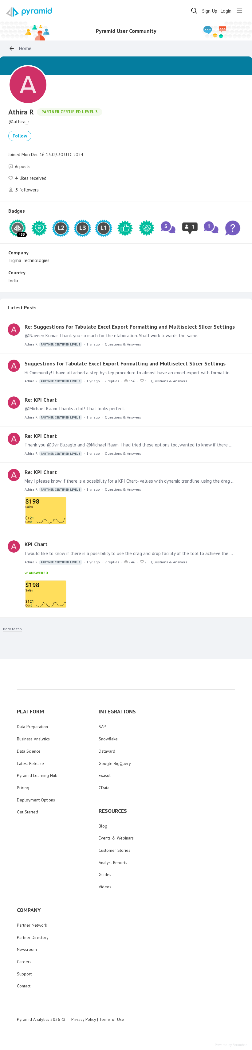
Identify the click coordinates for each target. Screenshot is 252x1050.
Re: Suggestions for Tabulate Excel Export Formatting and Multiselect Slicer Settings (130, 326)
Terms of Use (111, 1019)
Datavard (107, 751)
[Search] (194, 10)
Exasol (105, 775)
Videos (105, 887)
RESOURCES (113, 811)
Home (25, 48)
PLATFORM (30, 711)
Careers (24, 961)
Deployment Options (36, 800)
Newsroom (27, 949)
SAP (102, 726)
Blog (103, 826)
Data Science (29, 751)
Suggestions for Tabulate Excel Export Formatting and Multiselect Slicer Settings (125, 363)
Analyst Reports (113, 862)
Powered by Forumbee (231, 1045)
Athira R (53, 344)
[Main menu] (239, 10)
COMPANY (29, 910)
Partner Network (32, 925)
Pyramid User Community (126, 31)
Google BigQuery (115, 763)
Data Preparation (32, 726)
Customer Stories (114, 850)
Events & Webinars (116, 838)
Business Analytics (33, 739)
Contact (23, 986)
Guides (105, 874)
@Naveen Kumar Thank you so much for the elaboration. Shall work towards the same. (111, 335)
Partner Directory (33, 937)
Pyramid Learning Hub (37, 775)
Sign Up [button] (209, 11)
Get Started (27, 812)
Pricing (23, 787)
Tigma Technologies (28, 260)
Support (24, 974)
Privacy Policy (83, 1019)
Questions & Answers (123, 344)
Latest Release (30, 763)
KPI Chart (36, 544)
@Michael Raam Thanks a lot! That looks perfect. (75, 408)
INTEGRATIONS (117, 711)
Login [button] (225, 11)
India (13, 280)
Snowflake (108, 739)
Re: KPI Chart (41, 399)
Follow (20, 136)
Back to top (12, 629)
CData (104, 787)
